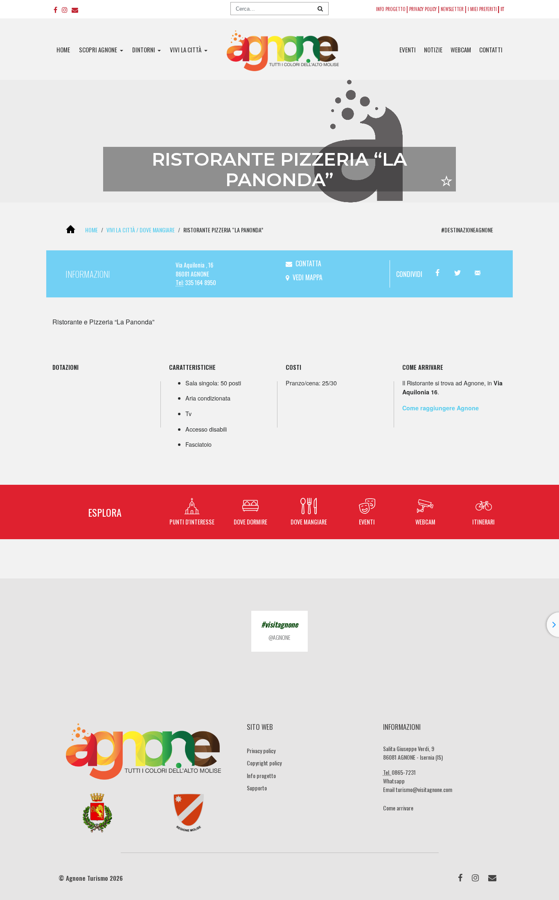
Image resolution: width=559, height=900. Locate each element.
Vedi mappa (307, 277)
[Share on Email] (477, 273)
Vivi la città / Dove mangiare (140, 229)
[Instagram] (64, 9)
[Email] (74, 9)
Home (91, 229)
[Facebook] (55, 9)
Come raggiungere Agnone (440, 408)
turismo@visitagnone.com (424, 789)
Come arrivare (398, 807)
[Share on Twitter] (457, 273)
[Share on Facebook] (437, 273)
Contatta (308, 263)
